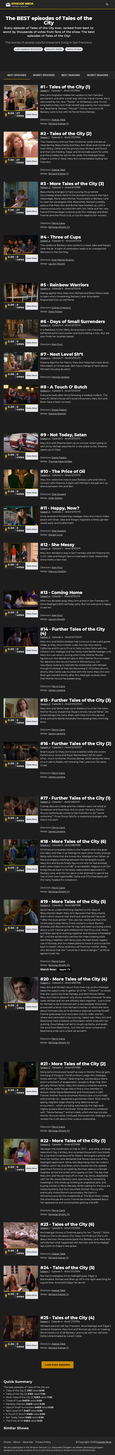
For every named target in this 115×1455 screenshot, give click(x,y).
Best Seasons (71, 75)
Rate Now (32, 114)
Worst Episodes (44, 75)
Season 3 (45, 637)
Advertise (28, 1442)
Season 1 (45, 90)
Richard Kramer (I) (58, 123)
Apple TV (64, 969)
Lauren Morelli (56, 263)
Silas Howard (58, 494)
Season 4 (45, 241)
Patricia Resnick (57, 413)
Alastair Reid (58, 119)
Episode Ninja (103, 1442)
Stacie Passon (59, 409)
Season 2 (45, 187)
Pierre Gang (58, 223)
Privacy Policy (43, 1442)
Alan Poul (57, 344)
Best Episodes (16, 75)
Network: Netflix (54, 49)
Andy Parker (55, 311)
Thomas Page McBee (60, 461)
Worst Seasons (97, 75)
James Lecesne (56, 690)
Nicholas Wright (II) (59, 227)
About (16, 1442)
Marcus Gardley (57, 571)
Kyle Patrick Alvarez (62, 260)
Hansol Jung (55, 534)
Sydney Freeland (61, 307)
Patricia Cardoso (60, 377)
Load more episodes (57, 1364)
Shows (7, 1442)
